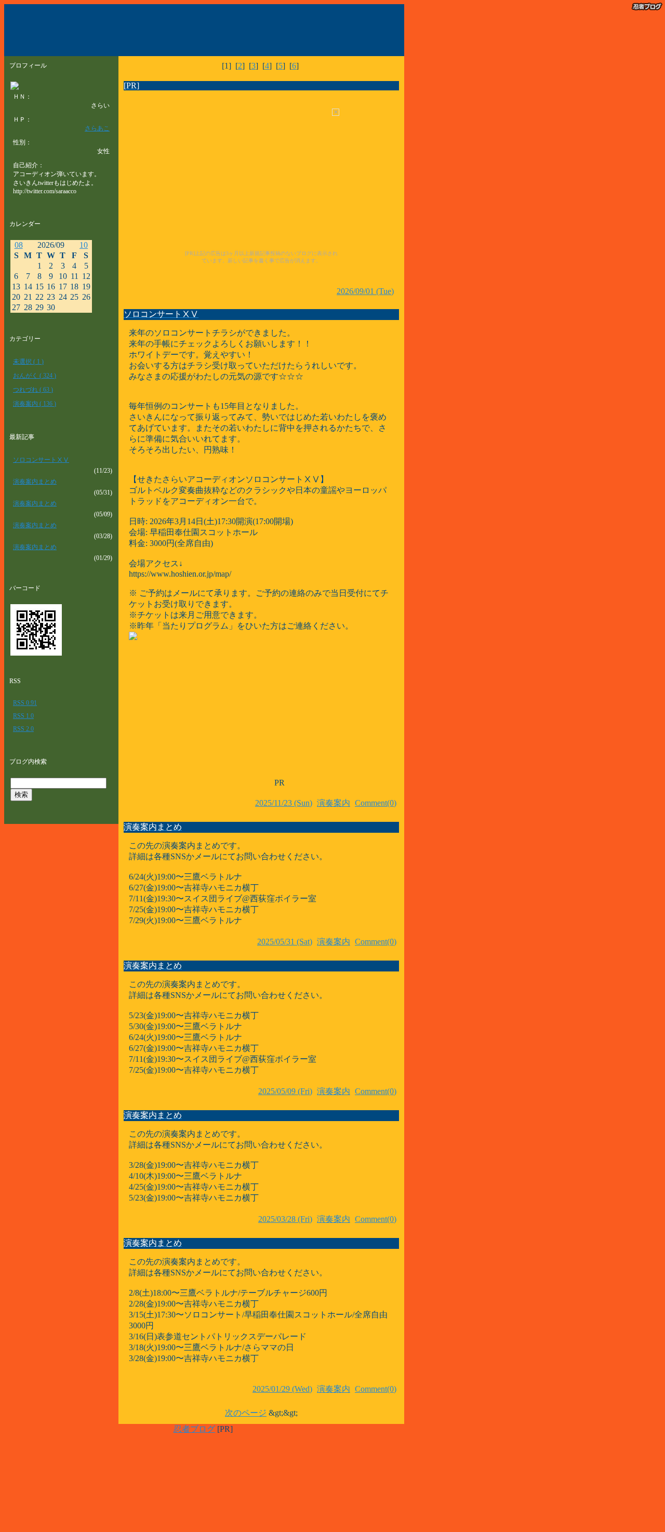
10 (83, 245)
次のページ (246, 1412)
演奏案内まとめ (35, 481)
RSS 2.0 (23, 728)
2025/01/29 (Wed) (282, 1388)
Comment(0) (375, 802)
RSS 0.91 (25, 703)
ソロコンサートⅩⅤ (41, 459)
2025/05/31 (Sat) (284, 941)
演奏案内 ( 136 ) (34, 403)
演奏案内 (333, 802)
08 (19, 245)
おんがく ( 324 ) (34, 375)
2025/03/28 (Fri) (285, 1219)
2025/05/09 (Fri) (285, 1091)
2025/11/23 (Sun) (283, 802)
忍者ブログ (194, 1428)
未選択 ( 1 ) (28, 361)
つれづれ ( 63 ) (33, 389)
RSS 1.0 (23, 716)
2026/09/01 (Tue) (365, 291)
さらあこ (97, 128)
